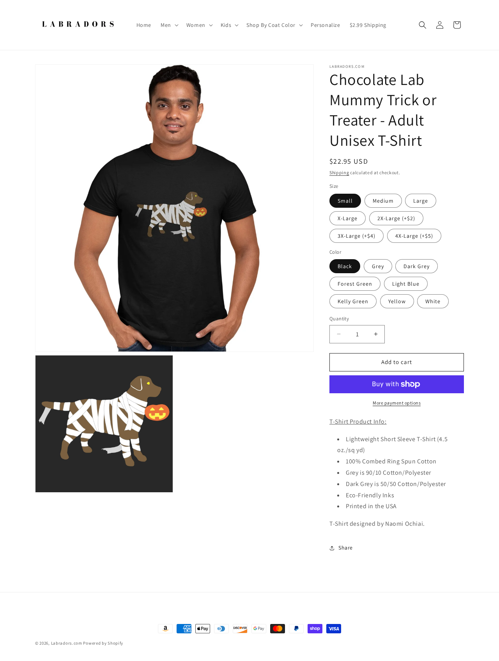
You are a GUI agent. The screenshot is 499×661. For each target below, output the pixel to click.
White (433, 301)
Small (345, 200)
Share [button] (345, 547)
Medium (383, 200)
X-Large (347, 218)
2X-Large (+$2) (396, 218)
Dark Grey (416, 266)
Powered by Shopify (103, 643)
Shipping (339, 172)
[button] (169, 25)
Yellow (397, 301)
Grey (378, 266)
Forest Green (355, 283)
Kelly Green (353, 301)
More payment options (397, 403)
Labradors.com (66, 643)
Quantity (339, 318)
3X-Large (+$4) (356, 235)
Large (420, 200)
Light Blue (405, 283)
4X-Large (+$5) (414, 235)
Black (345, 266)
